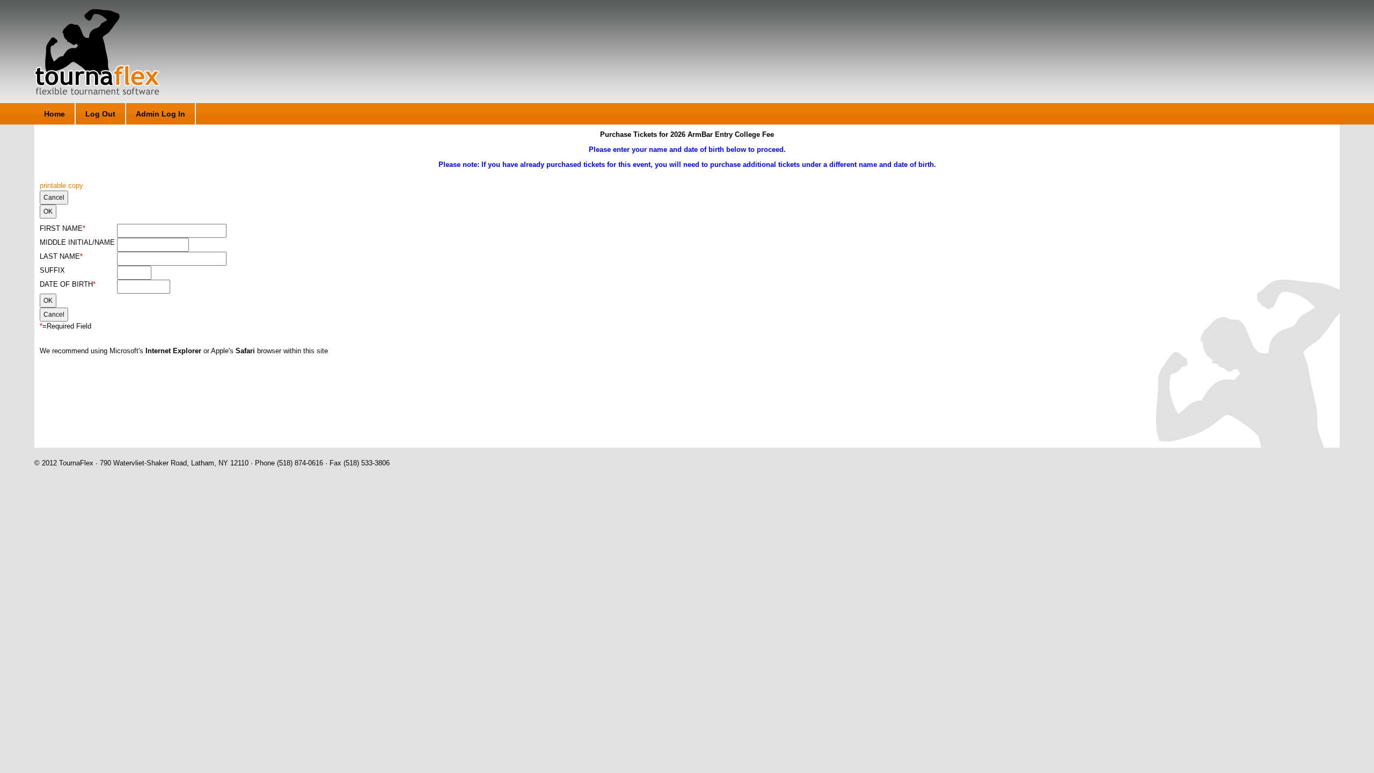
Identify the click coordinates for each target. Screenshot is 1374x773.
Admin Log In (160, 114)
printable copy (61, 185)
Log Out (100, 114)
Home (54, 114)
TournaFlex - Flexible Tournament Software (96, 52)
